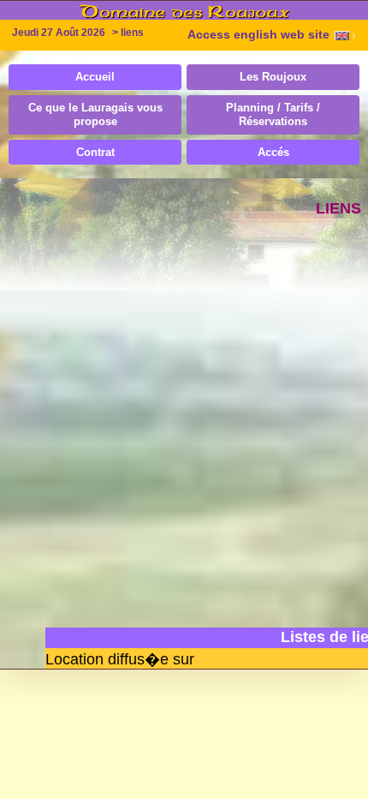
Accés (273, 152)
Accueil (95, 76)
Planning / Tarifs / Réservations (273, 114)
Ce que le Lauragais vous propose (95, 114)
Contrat (95, 152)
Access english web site (258, 34)
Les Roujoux (273, 76)
